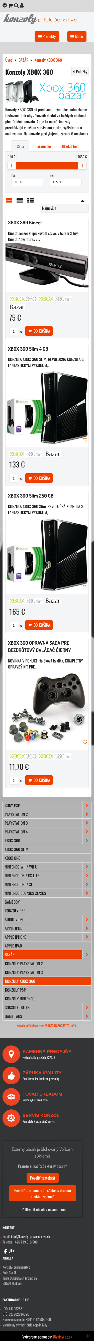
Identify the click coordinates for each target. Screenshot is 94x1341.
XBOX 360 (12, 840)
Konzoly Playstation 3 (24, 972)
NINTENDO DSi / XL (19, 884)
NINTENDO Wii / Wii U (21, 867)
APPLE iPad (13, 946)
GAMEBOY (12, 902)
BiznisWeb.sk (62, 1337)
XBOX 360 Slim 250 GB (30, 496)
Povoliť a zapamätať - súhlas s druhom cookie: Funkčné (42, 1193)
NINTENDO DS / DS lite (22, 876)
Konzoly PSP (15, 990)
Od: (14, 175)
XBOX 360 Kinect (25, 222)
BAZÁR (10, 954)
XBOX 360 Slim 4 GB (28, 349)
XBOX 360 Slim (16, 849)
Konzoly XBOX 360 (20, 981)
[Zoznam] (20, 201)
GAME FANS (13, 1016)
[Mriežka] (9, 201)
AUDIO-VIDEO (15, 919)
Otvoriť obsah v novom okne (45, 1209)
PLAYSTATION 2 (16, 814)
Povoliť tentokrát (42, 1178)
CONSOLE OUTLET (18, 1007)
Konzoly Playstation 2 (24, 964)
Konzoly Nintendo (20, 999)
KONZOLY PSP (15, 911)
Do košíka (41, 331)
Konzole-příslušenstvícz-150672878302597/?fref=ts (47, 1025)
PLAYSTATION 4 (16, 832)
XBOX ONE (12, 858)
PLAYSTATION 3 (16, 823)
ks (20, 331)
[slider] (12, 166)
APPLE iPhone (15, 937)
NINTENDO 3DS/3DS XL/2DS (25, 893)
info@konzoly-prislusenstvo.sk (30, 1236)
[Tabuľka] (30, 201)
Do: (52, 175)
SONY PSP (12, 805)
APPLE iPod (13, 928)
